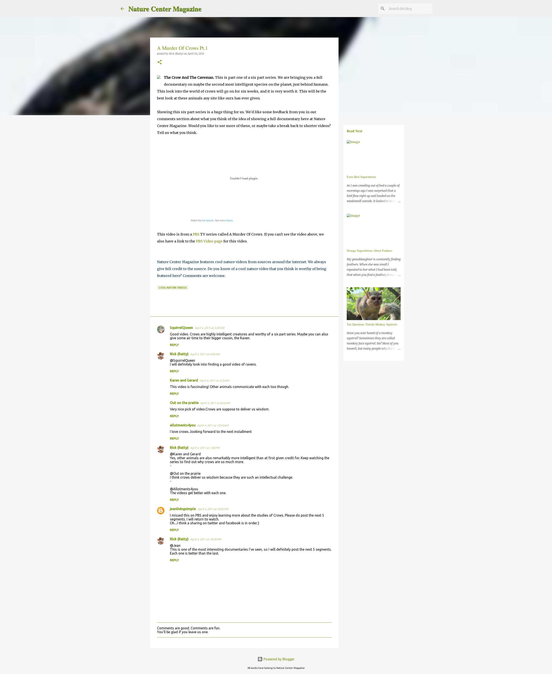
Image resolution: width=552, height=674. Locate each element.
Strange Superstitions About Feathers (369, 250)
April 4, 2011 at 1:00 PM (205, 447)
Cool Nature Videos (173, 287)
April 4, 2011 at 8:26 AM (215, 402)
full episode (208, 220)
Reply (174, 345)
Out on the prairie (184, 403)
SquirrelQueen (181, 328)
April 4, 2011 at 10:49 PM (205, 539)
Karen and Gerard (184, 380)
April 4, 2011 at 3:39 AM (209, 327)
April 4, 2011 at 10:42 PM (213, 509)
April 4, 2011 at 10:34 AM (212, 425)
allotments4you (183, 425)
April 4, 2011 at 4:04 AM (205, 354)
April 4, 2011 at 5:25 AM (214, 380)
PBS (196, 234)
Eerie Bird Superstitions (361, 177)
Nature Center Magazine (164, 8)
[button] (159, 62)
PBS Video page (209, 241)
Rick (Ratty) (179, 354)
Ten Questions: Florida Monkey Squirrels (372, 324)
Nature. (230, 220)
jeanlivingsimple (183, 509)
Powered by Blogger (279, 659)
